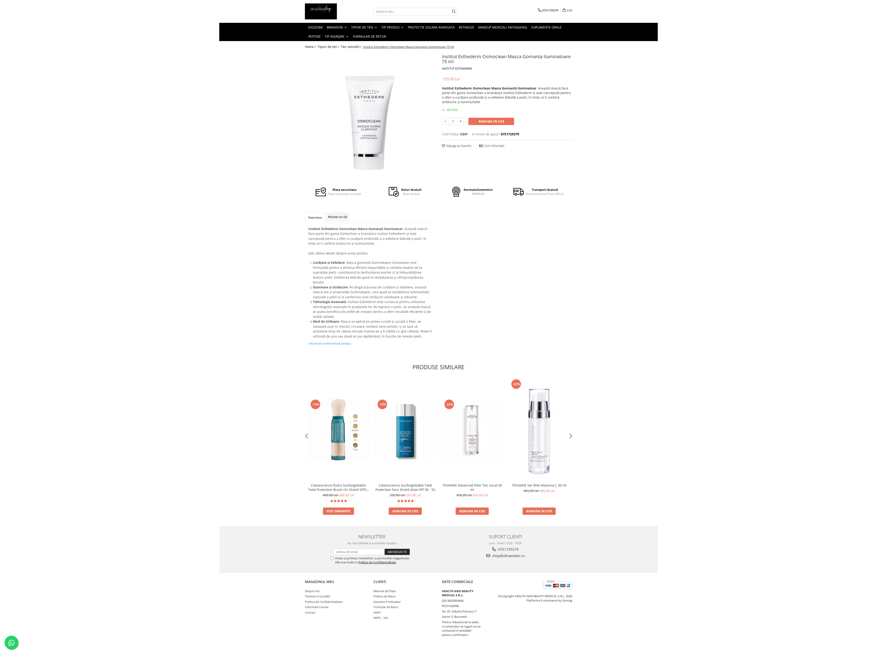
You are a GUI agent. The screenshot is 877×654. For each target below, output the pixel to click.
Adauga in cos (491, 121)
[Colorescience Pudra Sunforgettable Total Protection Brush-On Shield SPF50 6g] (338, 429)
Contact (310, 612)
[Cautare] (454, 11)
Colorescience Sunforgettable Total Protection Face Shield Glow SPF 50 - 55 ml (405, 487)
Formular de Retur (369, 36)
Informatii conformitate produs (329, 343)
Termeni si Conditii (317, 596)
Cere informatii (493, 146)
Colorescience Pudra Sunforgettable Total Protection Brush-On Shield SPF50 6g (338, 487)
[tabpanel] (370, 116)
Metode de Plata (384, 591)
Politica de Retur (384, 596)
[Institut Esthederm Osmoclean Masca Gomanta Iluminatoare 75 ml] (370, 116)
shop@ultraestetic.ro (508, 555)
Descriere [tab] (315, 217)
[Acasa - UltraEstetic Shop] (328, 11)
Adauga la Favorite (458, 146)
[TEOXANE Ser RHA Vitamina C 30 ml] (539, 429)
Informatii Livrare (316, 607)
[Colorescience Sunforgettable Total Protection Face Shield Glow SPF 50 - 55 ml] (405, 429)
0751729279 (508, 549)
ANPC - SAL (380, 618)
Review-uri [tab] (337, 217)
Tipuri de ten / (328, 46)
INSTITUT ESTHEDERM (457, 68)
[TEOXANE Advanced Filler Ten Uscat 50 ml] (472, 429)
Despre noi (312, 591)
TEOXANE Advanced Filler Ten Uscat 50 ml (472, 487)
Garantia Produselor (387, 602)
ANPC (377, 612)
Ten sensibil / (351, 46)
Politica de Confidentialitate (377, 562)
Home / (311, 46)
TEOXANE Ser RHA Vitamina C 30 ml (539, 485)
